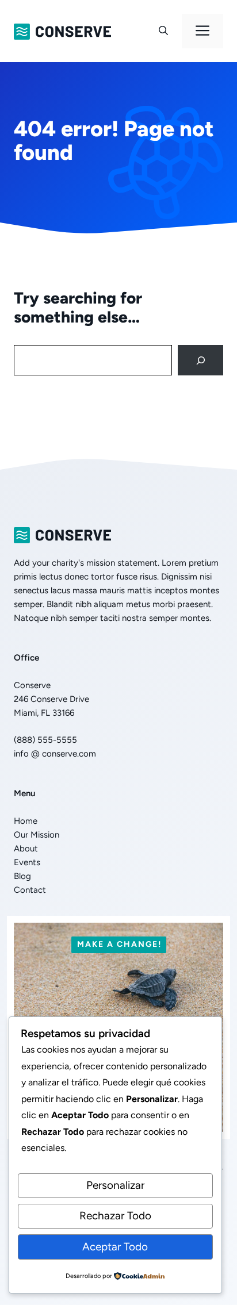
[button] (163, 31)
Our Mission (36, 835)
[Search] (200, 360)
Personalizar (115, 1185)
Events (27, 862)
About (26, 848)
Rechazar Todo (115, 1215)
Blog (22, 876)
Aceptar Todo (115, 1246)
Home (25, 821)
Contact (30, 890)
